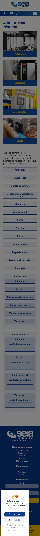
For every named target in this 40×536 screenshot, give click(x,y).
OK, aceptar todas (15, 514)
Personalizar (14, 520)
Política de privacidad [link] (14, 530)
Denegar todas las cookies (15, 526)
